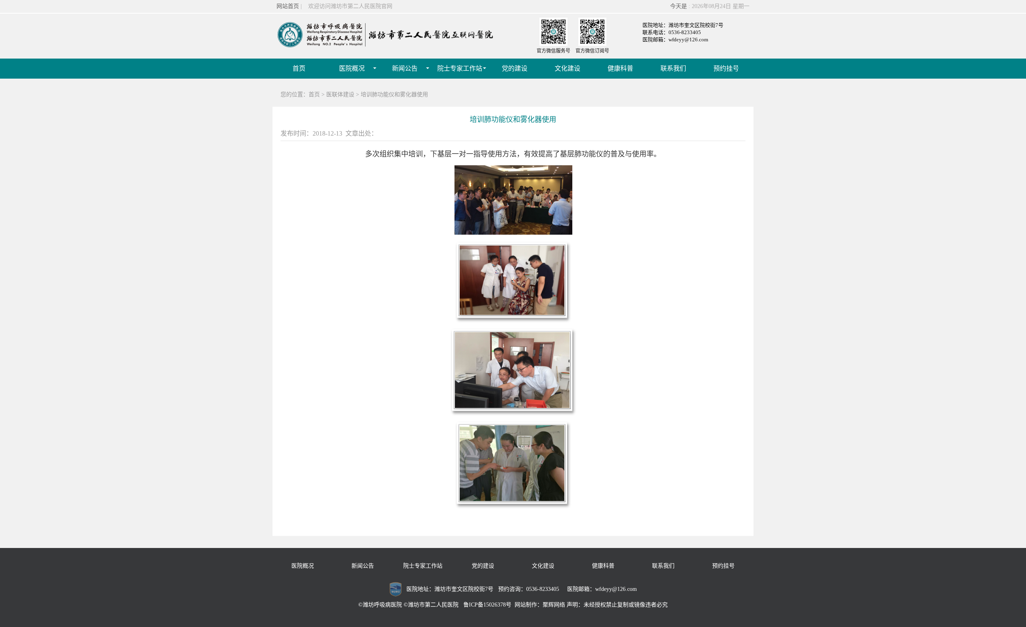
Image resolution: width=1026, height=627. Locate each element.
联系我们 (663, 566)
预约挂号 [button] (726, 68)
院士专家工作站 (422, 566)
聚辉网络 (554, 605)
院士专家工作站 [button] (459, 68)
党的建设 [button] (514, 68)
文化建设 (543, 566)
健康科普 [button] (620, 68)
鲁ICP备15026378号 (487, 605)
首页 (299, 68)
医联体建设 (340, 94)
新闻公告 (362, 566)
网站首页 (288, 6)
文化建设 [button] (567, 68)
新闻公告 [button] (405, 68)
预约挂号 (723, 566)
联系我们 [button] (673, 68)
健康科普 (603, 566)
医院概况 (302, 566)
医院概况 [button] (352, 68)
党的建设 (483, 566)
